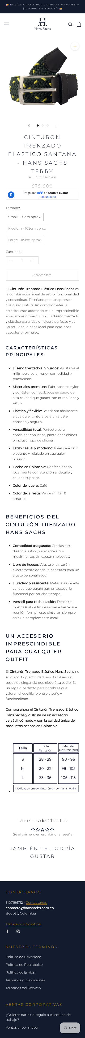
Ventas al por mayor (22, 1027)
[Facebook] (7, 931)
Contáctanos (36, 902)
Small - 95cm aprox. (24, 217)
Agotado (42, 275)
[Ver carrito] (79, 24)
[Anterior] (29, 125)
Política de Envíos (20, 972)
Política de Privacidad (23, 957)
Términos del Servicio (23, 988)
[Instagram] (18, 931)
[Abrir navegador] (6, 24)
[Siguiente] (56, 125)
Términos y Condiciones (25, 980)
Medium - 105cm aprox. (27, 228)
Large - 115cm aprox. (24, 240)
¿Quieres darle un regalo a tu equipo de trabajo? (38, 1017)
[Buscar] (70, 24)
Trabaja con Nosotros (23, 924)
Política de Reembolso (24, 964)
